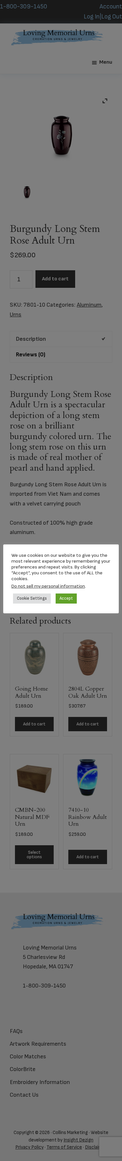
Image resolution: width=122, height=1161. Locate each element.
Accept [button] (66, 598)
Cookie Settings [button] (32, 598)
